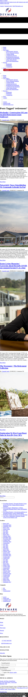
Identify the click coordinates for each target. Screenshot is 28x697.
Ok (24, 696)
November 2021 (7, 555)
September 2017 (7, 582)
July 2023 (5, 530)
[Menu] (0, 73)
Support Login (8, 6)
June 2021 (5, 561)
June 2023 (5, 532)
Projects (2, 630)
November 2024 (7, 525)
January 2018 (6, 580)
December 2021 (7, 554)
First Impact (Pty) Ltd (22, 687)
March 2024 (6, 527)
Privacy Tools (4, 689)
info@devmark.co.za (18, 6)
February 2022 (6, 551)
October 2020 (6, 566)
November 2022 (7, 539)
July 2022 (5, 544)
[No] (25, 696)
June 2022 (5, 545)
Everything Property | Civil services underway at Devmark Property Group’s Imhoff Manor (15, 512)
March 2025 (6, 523)
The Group (2, 627)
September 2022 (7, 541)
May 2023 (5, 533)
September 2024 (7, 526)
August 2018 (6, 576)
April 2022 (5, 548)
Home (1, 622)
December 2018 (7, 573)
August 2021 (6, 558)
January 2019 (6, 572)
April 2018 (5, 577)
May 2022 (5, 547)
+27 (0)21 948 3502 (6, 640)
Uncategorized (6, 591)
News (4, 589)
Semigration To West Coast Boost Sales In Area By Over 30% (13, 434)
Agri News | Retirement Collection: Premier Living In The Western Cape (14, 516)
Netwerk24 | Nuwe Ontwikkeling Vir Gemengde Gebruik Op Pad (13, 186)
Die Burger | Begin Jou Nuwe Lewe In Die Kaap (15, 514)
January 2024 (6, 529)
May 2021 (5, 562)
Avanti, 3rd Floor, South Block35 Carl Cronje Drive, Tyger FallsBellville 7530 (8, 682)
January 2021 (6, 565)
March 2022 (6, 550)
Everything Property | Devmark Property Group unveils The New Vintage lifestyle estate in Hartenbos (15, 505)
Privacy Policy (11, 689)
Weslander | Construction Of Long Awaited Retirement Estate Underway (13, 115)
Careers (2, 6)
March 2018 (6, 579)
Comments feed (7, 599)
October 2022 (6, 540)
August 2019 (6, 568)
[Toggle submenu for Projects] (7, 91)
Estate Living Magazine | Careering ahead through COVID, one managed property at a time (13, 266)
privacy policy (13, 672)
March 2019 (6, 569)
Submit (2, 675)
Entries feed (6, 598)
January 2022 (6, 552)
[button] (2, 653)
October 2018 (6, 575)
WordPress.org (6, 601)
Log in (4, 597)
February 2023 (6, 536)
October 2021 (6, 557)
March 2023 (6, 534)
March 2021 (6, 564)
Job (4, 588)
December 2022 (7, 537)
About (1, 625)
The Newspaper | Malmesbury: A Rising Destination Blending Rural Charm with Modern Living (15, 509)
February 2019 (6, 571)
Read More (3, 181)
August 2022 (6, 543)
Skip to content (3, 0)
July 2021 (5, 559)
